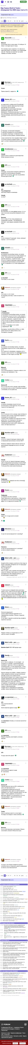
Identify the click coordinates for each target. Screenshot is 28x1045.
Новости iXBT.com (5, 940)
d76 (6, 165)
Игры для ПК (3, 5)
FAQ (2, 1034)
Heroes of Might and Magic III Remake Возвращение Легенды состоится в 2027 (15, 930)
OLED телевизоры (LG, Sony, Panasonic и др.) (12, 919)
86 (8, 21)
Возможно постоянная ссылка (9, 32)
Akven (7, 607)
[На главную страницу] (2, 2)
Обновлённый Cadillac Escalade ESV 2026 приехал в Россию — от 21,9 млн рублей (14, 946)
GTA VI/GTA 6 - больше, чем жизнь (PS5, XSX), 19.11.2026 (14, 913)
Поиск (23, 1033)
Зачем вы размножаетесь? (8, 917)
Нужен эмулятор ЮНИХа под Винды (10, 977)
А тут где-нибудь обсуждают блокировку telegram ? (14, 898)
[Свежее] (8, 2)
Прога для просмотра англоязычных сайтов (12, 988)
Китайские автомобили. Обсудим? (10, 900)
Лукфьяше (8, 455)
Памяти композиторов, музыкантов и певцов (12, 891)
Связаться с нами (5, 1033)
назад (2, 21)
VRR (5, 935)
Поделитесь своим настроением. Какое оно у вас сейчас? (15, 902)
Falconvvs (8, 529)
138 (14, 21)
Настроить (22, 1043)
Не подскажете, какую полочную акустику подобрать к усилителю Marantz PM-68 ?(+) (14, 974)
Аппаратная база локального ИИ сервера (12, 915)
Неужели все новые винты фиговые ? (11, 975)
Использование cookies (7, 1036)
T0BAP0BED (8, 305)
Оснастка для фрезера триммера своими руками (14, 932)
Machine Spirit (9, 433)
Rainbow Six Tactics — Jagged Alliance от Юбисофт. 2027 (15, 936)
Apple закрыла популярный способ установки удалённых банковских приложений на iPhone (15, 948)
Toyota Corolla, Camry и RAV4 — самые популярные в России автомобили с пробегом (14, 960)
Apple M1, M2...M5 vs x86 (8, 889)
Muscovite (8, 38)
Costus (7, 380)
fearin (7, 340)
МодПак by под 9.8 (7, 31)
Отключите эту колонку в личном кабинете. (10, 995)
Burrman (8, 82)
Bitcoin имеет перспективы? (9, 920)
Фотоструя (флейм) (7, 888)
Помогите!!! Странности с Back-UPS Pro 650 (12, 993)
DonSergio (9, 17)
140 (19, 21)
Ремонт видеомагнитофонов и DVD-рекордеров (13, 894)
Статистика (7, 1034)
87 (10, 21)
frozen (7, 490)
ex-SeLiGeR (8, 184)
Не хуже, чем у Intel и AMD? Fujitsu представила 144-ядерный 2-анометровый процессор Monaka (14, 963)
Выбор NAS (5, 911)
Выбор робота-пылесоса (8, 893)
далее (22, 21)
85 (6, 21)
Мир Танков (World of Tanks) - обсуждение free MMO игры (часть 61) (14, 9)
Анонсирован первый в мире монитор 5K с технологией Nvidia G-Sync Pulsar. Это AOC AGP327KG (14, 968)
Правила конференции (16, 1033)
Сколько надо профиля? (8, 886)
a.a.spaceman (9, 697)
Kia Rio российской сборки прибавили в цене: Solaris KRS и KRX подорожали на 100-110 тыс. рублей (15, 943)
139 (17, 21)
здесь (12, 14)
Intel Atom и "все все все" (8, 897)
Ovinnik (7, 124)
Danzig (7, 655)
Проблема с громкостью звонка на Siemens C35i (13, 986)
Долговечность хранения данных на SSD (11, 908)
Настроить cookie (18, 1036)
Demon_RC (8, 99)
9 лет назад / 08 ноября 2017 (12, 39)
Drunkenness (9, 149)
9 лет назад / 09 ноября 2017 (12, 781)
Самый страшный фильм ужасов (10, 909)
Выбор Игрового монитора (8, 904)
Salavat (7, 585)
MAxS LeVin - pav (10, 558)
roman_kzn (14, 17)
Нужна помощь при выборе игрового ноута (12, 906)
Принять (15, 1043)
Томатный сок (6, 984)
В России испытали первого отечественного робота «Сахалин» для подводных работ (14, 957)
